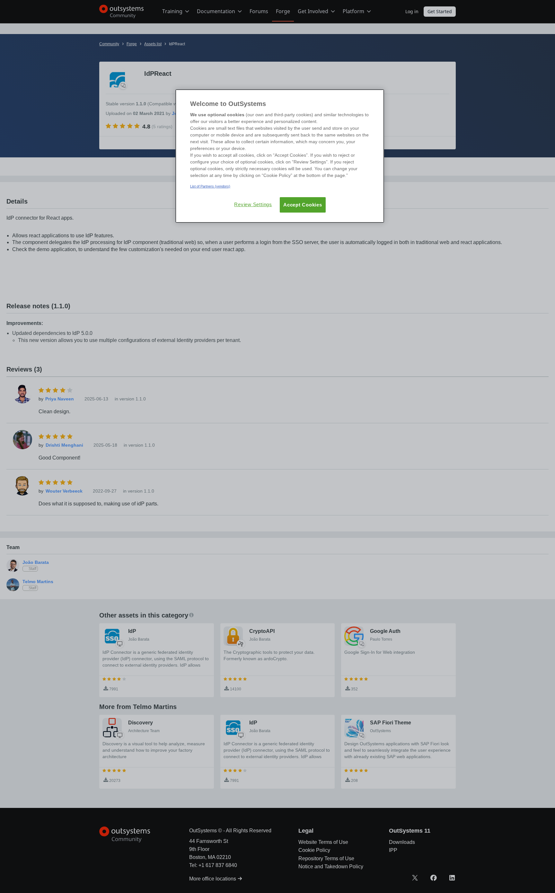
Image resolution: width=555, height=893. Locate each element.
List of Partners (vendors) (210, 186)
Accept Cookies (302, 204)
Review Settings (253, 204)
